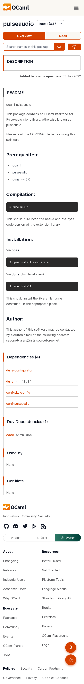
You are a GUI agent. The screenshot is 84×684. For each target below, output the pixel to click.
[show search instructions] (74, 47)
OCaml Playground (55, 636)
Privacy (31, 678)
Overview (24, 36)
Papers (47, 626)
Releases (9, 570)
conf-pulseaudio (17, 403)
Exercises (49, 617)
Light (18, 537)
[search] (70, 647)
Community (11, 627)
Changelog (10, 561)
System (70, 537)
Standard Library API (57, 598)
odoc (10, 435)
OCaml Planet (13, 646)
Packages (10, 618)
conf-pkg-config (18, 392)
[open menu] (76, 8)
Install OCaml (51, 561)
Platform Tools (53, 580)
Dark (44, 537)
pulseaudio (18, 23)
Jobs (6, 655)
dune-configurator (19, 370)
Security (26, 668)
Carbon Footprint (50, 668)
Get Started (51, 570)
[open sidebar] (70, 659)
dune (9, 381)
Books (46, 608)
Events (8, 636)
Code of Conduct (55, 678)
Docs (63, 36)
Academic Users (15, 589)
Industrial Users (14, 580)
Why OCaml (11, 598)
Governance (12, 678)
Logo (45, 645)
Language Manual (54, 589)
